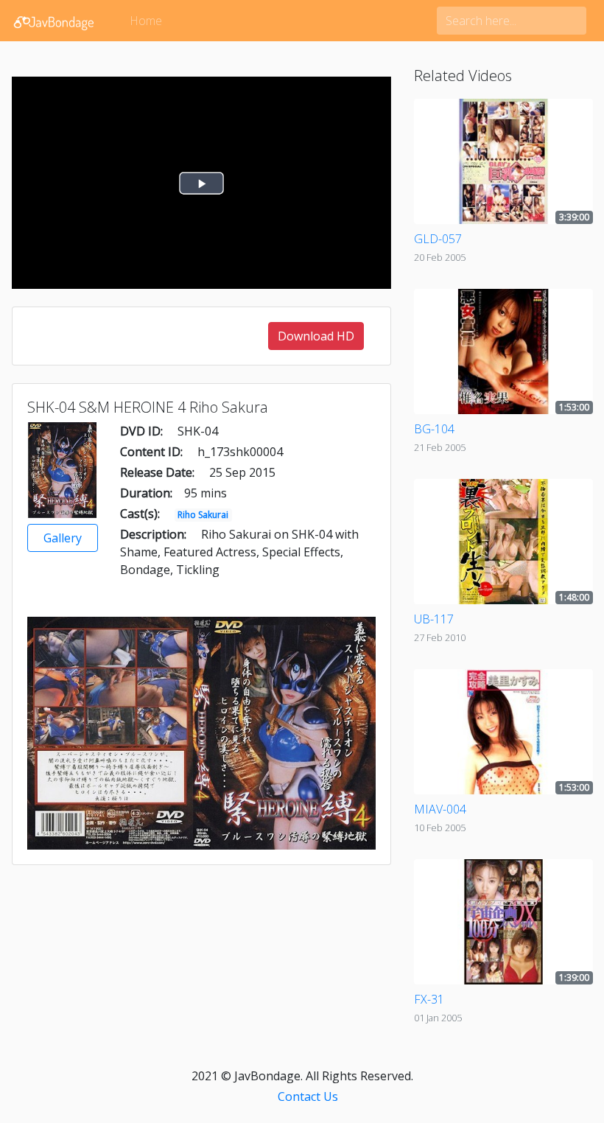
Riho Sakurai (203, 514)
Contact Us (308, 1096)
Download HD (316, 336)
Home (146, 21)
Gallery (62, 538)
